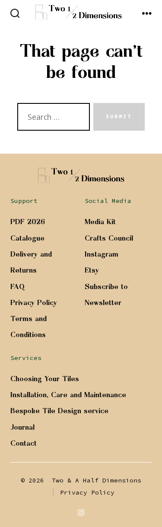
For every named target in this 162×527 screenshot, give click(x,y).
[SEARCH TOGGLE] (15, 13)
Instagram (101, 254)
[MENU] (147, 13)
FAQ (17, 286)
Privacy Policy (33, 302)
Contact (23, 443)
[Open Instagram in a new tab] (81, 512)
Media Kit (100, 221)
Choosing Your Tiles (44, 378)
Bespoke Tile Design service (59, 411)
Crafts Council (109, 238)
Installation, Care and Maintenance (68, 394)
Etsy (92, 270)
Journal (22, 427)
